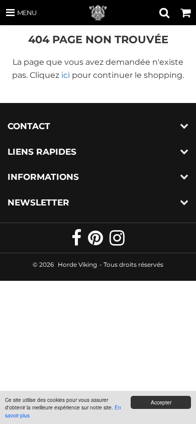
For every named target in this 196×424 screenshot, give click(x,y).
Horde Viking (77, 264)
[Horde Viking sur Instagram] (117, 242)
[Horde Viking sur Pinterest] (96, 242)
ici (65, 75)
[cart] (185, 13)
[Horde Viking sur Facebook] (77, 242)
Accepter (161, 402)
